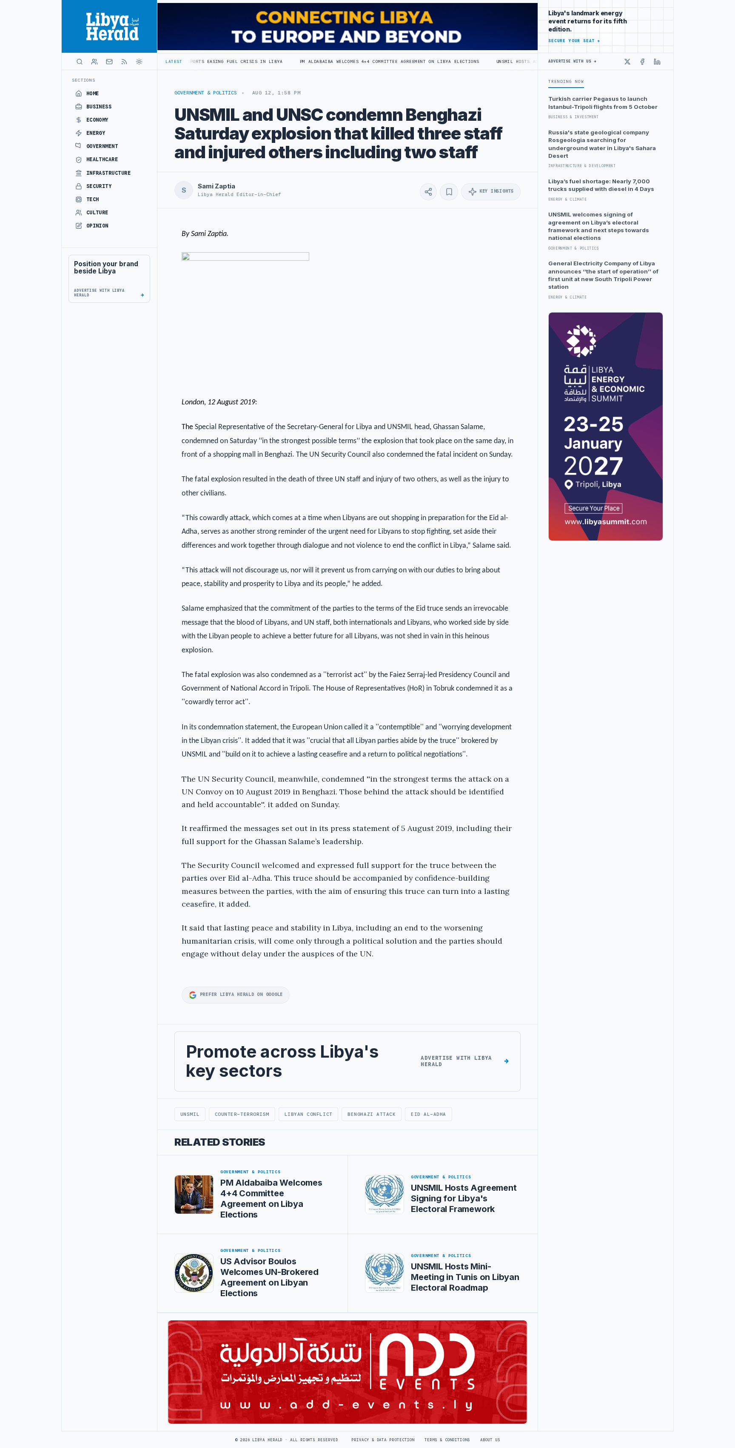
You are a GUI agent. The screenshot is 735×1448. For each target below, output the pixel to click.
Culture (97, 213)
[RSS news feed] (124, 62)
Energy (95, 133)
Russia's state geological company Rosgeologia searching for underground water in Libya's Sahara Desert (602, 144)
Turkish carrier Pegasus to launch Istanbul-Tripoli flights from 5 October (603, 102)
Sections (83, 80)
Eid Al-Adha (428, 1114)
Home (92, 94)
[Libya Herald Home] (109, 26)
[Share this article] (428, 191)
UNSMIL (189, 1114)
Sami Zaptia (216, 186)
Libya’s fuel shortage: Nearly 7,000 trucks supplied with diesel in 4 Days (601, 185)
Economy (97, 120)
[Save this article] (449, 191)
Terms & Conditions (447, 1439)
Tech (92, 199)
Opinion (97, 226)
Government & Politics (205, 93)
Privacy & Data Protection (382, 1439)
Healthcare (102, 159)
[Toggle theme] (139, 62)
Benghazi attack (372, 1114)
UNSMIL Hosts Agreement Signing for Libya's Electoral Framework (530, 61)
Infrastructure (108, 173)
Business (99, 107)
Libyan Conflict (309, 1114)
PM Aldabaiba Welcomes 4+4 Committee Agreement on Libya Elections (336, 61)
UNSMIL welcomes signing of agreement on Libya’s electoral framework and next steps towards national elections (598, 226)
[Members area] (94, 62)
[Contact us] (109, 62)
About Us (490, 1439)
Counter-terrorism (242, 1114)
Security (99, 186)
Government (102, 146)
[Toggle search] (79, 62)
